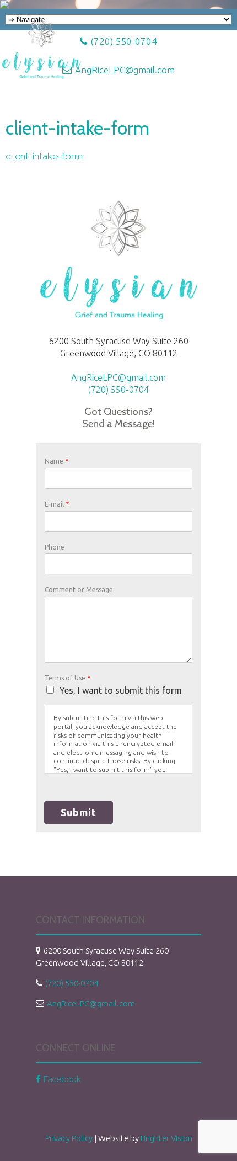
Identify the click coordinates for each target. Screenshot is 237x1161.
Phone (54, 547)
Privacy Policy (69, 1138)
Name (56, 461)
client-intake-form (44, 156)
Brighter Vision (166, 1138)
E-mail (57, 504)
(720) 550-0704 (118, 390)
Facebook (62, 1079)
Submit (78, 812)
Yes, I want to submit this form (121, 690)
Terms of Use (67, 677)
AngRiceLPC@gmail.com (118, 377)
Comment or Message (79, 589)
